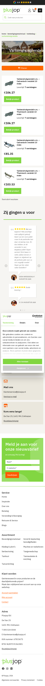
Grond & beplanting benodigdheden (31, 540)
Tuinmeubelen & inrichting (30, 557)
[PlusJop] (11, 10)
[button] (22, 2)
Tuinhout (5, 556)
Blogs (4, 525)
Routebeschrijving (9, 649)
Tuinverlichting (8, 564)
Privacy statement (28, 680)
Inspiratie (6, 501)
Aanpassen (21, 368)
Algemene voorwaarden (10, 680)
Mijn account (7, 597)
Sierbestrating (8, 551)
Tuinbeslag (31, 34)
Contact (5, 602)
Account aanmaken (10, 593)
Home (4, 34)
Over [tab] (37, 323)
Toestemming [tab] (8, 323)
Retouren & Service (10, 520)
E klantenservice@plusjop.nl (14, 634)
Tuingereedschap (30, 551)
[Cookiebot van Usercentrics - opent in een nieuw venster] (32, 316)
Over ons (5, 506)
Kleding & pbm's (8, 547)
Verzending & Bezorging (12, 516)
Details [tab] (22, 323)
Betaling (5, 511)
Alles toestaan (22, 361)
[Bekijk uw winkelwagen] (33, 10)
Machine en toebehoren (33, 547)
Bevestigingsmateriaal (16, 34)
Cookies (40, 680)
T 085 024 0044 (9, 630)
